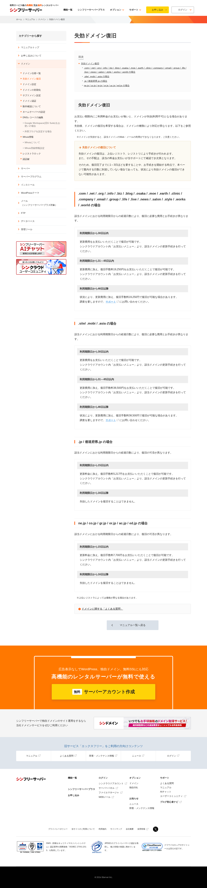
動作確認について (32, 106)
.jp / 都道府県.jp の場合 (95, 81)
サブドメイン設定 (32, 95)
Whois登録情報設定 (34, 148)
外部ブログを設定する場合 (38, 131)
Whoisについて (32, 142)
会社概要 (130, 829)
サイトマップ (116, 829)
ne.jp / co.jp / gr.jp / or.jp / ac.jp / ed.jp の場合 (107, 85)
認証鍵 (26, 159)
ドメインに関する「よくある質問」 (102, 608)
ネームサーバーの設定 (34, 112)
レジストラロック (32, 153)
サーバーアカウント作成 (104, 691)
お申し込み (157, 9)
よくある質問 (66, 755)
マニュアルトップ (30, 47)
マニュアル (31, 755)
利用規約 (102, 829)
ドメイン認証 (29, 101)
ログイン (171, 755)
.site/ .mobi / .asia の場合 (96, 76)
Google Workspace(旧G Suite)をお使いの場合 (42, 124)
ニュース (136, 755)
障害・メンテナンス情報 (101, 755)
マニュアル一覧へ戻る (133, 625)
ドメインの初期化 (32, 90)
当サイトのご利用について (83, 829)
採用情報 (141, 829)
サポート (111, 301)
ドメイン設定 (29, 84)
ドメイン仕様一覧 (32, 73)
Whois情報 (28, 137)
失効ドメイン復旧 (90, 63)
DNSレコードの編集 (33, 117)
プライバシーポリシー (58, 829)
